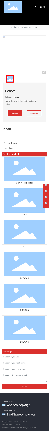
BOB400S (24, 310)
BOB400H (24, 278)
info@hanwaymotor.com (21, 414)
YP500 (24, 214)
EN (41, 7)
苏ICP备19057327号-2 (11, 424)
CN (44, 7)
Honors (27, 27)
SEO (35, 427)
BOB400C (24, 342)
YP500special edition (24, 183)
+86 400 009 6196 (18, 405)
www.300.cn (17, 427)
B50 (24, 246)
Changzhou (26, 427)
